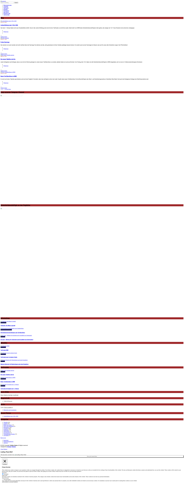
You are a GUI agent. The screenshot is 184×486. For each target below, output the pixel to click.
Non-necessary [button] (5, 478)
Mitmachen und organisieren (9, 410)
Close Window (4, 449)
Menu (7, 5)
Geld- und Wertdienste (8, 426)
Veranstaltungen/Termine (6, 329)
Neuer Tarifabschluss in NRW (9, 76)
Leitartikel (5, 6)
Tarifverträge (6, 14)
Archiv (2, 407)
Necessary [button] (4, 472)
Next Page (8, 89)
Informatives (6, 10)
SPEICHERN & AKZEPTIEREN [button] (10, 482)
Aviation (5, 423)
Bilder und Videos (7, 425)
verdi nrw (5, 442)
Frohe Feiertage (5, 42)
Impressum (5, 440)
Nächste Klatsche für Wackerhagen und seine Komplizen (14, 364)
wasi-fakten (6, 12)
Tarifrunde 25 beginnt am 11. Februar (10, 388)
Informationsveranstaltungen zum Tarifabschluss (13, 332)
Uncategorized (6, 432)
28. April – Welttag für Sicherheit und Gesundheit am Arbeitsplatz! (17, 339)
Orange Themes (11, 446)
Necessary (6, 474)
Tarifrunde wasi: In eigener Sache (9, 357)
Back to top (3, 437)
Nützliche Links (6, 13)
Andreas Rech (4, 36)
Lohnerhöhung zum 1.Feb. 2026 (9, 25)
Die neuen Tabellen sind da (8, 59)
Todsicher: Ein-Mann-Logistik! (8, 325)
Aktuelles (5, 9)
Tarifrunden (6, 8)
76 (5, 89)
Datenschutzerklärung (8, 441)
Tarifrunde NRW (4, 350)
